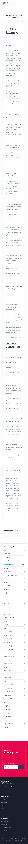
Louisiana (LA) (7, 614)
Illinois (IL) (6, 600)
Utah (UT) (6, 706)
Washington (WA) (8, 716)
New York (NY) (7, 670)
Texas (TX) (6, 702)
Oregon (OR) (7, 681)
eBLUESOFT (9, 840)
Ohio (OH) (6, 674)
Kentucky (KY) (7, 610)
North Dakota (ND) (8, 649)
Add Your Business (6, 827)
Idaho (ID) (6, 596)
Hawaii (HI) (6, 589)
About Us (3, 799)
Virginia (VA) (7, 709)
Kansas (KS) (7, 607)
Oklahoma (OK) (7, 677)
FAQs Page (4, 802)
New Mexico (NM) (8, 663)
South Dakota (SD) (8, 695)
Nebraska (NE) (7, 653)
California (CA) (8, 564)
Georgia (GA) (7, 586)
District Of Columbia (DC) (10, 575)
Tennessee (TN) (8, 699)
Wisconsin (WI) (7, 720)
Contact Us (4, 830)
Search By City (4, 824)
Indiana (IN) (6, 603)
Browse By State (5, 821)
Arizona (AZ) (7, 560)
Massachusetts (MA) (9, 617)
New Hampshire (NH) (9, 656)
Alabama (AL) (7, 553)
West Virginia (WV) (8, 723)
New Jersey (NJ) (8, 660)
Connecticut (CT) (8, 571)
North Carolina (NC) (9, 646)
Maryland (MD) (7, 621)
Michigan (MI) (7, 628)
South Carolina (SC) (9, 692)
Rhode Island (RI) (8, 688)
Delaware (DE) (7, 578)
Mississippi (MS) (8, 639)
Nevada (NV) (7, 667)
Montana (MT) (7, 642)
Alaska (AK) (6, 550)
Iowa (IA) (6, 593)
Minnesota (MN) (8, 632)
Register (3, 805)
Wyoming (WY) (7, 727)
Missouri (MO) (7, 635)
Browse (3, 808)
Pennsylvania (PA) (8, 684)
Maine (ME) (6, 624)
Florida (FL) (6, 582)
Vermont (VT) (7, 713)
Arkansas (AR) (7, 557)
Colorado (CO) (7, 568)
